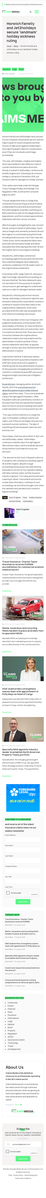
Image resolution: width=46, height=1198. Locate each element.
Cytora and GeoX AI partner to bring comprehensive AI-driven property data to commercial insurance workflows (22, 982)
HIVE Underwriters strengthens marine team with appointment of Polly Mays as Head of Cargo (22, 946)
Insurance (6, 69)
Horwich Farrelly (15, 501)
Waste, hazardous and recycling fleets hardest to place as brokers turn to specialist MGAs (22, 933)
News (16, 46)
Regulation (12, 1033)
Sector (11, 1036)
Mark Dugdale (10, 74)
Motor (10, 1027)
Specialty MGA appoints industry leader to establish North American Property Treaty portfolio (22, 958)
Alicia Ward (9, 925)
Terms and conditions (23, 1178)
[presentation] (22, 893)
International (13, 1018)
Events (11, 1005)
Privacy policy (18, 1175)
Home (9, 46)
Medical (11, 1024)
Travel (21, 69)
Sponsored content (16, 1040)
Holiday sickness (35, 497)
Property (11, 1030)
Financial (11, 1009)
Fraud (25, 497)
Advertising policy (31, 1175)
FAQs (10, 1175)
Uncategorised (14, 1049)
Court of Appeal (15, 497)
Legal (15, 69)
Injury (10, 1012)
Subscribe (23, 901)
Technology (13, 1043)
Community (13, 1002)
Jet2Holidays (28, 501)
